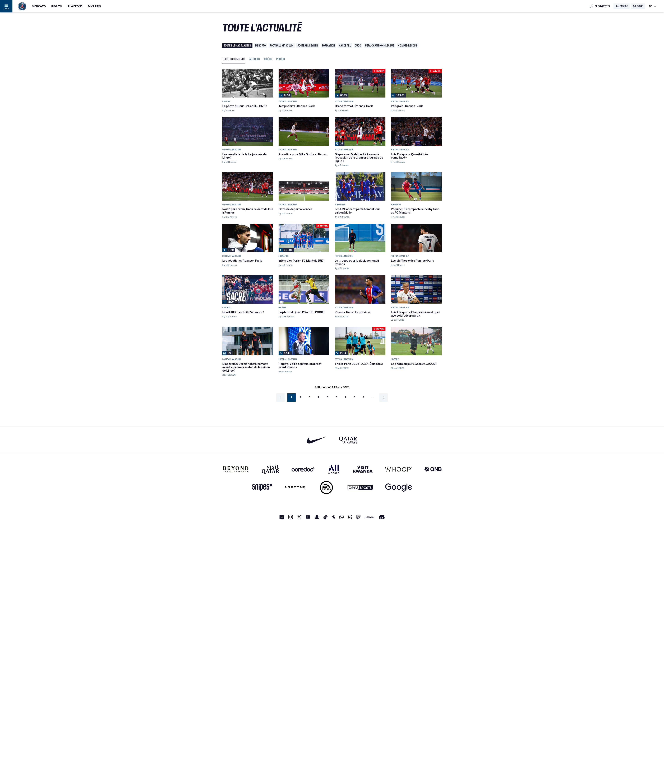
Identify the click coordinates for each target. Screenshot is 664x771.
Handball (345, 45)
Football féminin (308, 45)
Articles (254, 59)
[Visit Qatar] (270, 469)
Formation (328, 45)
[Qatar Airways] (348, 440)
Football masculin (281, 45)
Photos (280, 59)
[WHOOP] (398, 469)
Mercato (39, 6)
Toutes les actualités (237, 45)
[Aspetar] (294, 487)
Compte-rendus (407, 45)
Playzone (75, 6)
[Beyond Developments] (235, 469)
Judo (358, 45)
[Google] (398, 487)
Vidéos (268, 59)
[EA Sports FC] (326, 487)
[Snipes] (262, 487)
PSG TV (56, 6)
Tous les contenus (233, 59)
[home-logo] (22, 6)
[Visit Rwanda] (363, 469)
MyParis (94, 6)
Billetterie (622, 6)
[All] (334, 469)
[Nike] (316, 440)
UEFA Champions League (379, 45)
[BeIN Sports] (360, 487)
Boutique (638, 6)
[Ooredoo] (303, 469)
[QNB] (433, 469)
